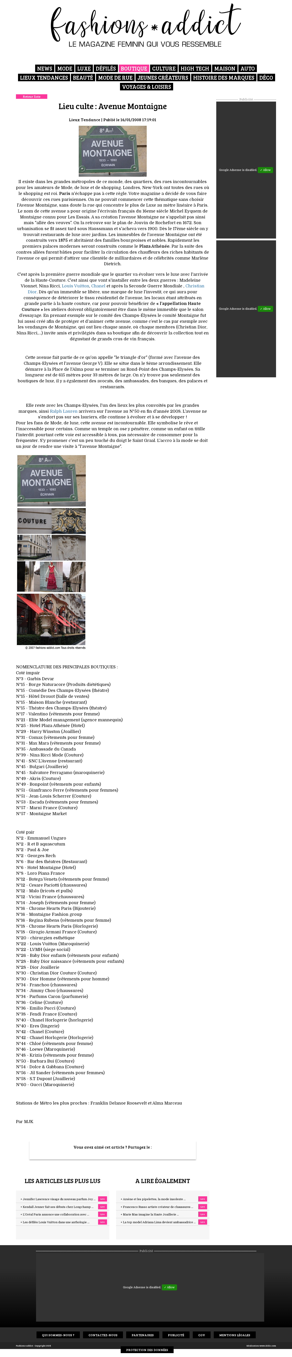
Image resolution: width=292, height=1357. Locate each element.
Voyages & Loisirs (146, 86)
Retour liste (31, 96)
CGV (201, 1335)
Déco (266, 77)
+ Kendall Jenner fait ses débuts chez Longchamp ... (57, 1207)
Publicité (176, 1335)
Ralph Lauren (64, 411)
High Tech (195, 68)
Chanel (98, 286)
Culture (164, 68)
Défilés (106, 68)
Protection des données (147, 1350)
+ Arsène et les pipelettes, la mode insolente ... (153, 1199)
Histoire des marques (223, 77)
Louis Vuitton (75, 286)
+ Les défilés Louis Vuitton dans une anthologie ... (55, 1222)
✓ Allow (265, 170)
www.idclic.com (267, 1345)
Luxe (84, 68)
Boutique (134, 68)
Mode (64, 68)
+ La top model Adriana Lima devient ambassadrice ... (158, 1222)
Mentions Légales (234, 1335)
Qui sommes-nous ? (58, 1335)
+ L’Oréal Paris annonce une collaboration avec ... (55, 1214)
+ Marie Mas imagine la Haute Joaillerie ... (150, 1214)
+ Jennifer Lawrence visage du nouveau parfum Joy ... (58, 1199)
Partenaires (143, 1335)
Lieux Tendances (44, 77)
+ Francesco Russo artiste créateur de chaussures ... (157, 1207)
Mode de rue (115, 77)
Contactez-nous (103, 1335)
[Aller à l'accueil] (146, 25)
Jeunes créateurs (163, 77)
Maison (224, 68)
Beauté (83, 77)
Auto (247, 68)
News (44, 68)
